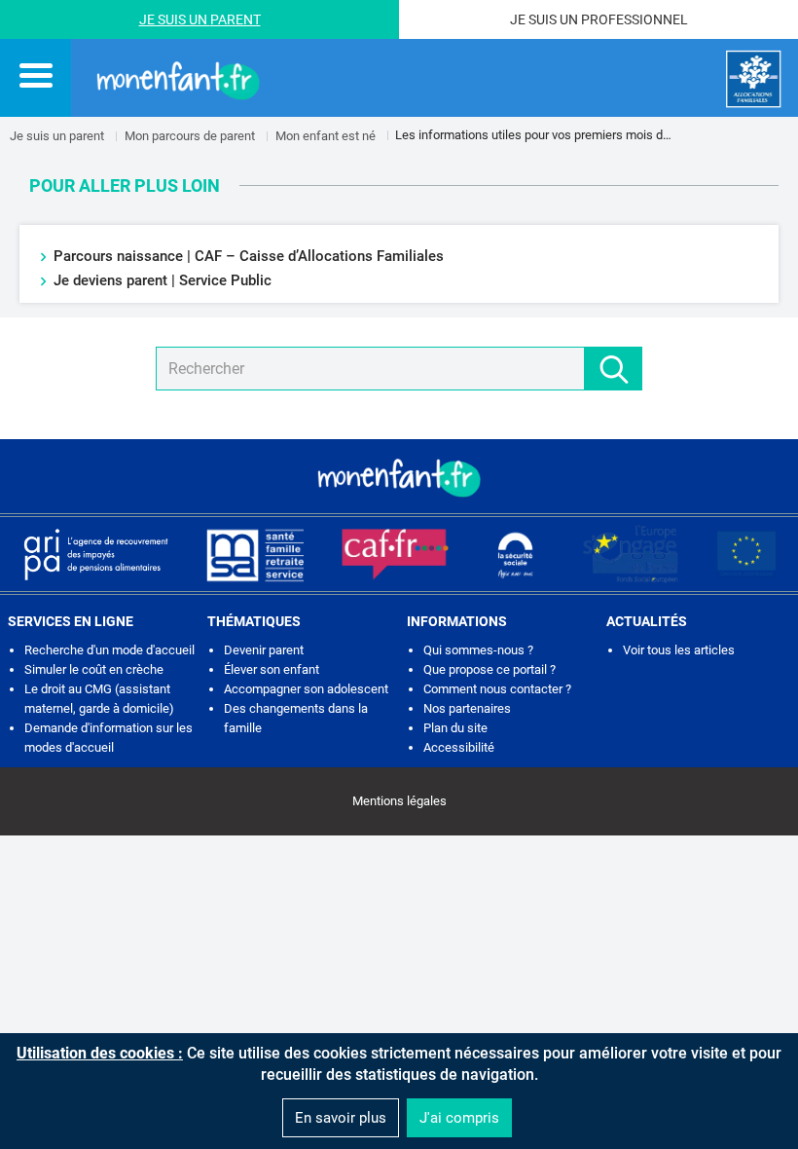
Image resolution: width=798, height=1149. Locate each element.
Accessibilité (458, 747)
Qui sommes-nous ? (478, 650)
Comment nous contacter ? (497, 689)
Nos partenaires (467, 708)
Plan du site (455, 728)
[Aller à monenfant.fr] (178, 79)
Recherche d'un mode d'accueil (109, 650)
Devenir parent (264, 650)
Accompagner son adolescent (306, 689)
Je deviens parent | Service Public (163, 280)
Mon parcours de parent (190, 136)
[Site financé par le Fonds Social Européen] (746, 554)
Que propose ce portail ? (489, 669)
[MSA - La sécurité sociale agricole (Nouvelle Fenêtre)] (255, 554)
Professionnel (634, 19)
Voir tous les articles (679, 650)
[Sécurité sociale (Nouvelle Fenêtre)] (516, 554)
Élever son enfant (271, 669)
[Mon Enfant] (399, 476)
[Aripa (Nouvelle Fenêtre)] (95, 554)
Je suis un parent (57, 136)
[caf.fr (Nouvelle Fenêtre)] (395, 554)
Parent (235, 19)
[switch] (36, 75)
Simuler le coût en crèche (93, 669)
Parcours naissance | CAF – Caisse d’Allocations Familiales (249, 256)
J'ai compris (459, 1118)
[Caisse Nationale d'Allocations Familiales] (753, 79)
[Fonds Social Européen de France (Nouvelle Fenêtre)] (630, 554)
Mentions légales (399, 801)
